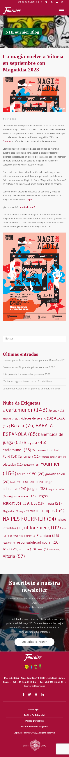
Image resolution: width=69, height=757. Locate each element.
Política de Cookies (34, 721)
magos (24, 511)
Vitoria (14, 557)
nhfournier (42, 528)
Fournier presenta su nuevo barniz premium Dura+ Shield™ (34, 360)
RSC (11, 549)
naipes (53, 511)
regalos (9, 543)
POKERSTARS (27, 536)
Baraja (23, 426)
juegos (37, 489)
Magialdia (10, 511)
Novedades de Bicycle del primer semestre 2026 (29, 367)
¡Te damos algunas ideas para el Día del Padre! (28, 382)
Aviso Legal (33, 710)
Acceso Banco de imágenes (34, 727)
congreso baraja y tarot (53, 457)
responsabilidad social (38, 543)
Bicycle (35, 443)
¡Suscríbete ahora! (34, 642)
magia (53, 504)
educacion (13, 465)
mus (35, 511)
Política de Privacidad (34, 715)
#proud (56, 411)
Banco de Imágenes (27, 2)
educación (32, 465)
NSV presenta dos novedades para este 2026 (26, 375)
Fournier (7, 142)
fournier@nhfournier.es (34, 686)
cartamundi (17, 450)
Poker (12, 536)
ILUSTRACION (32, 482)
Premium (47, 536)
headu (15, 482)
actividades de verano (34, 418)
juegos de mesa (21, 496)
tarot (43, 549)
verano (55, 550)
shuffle (27, 549)
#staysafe (8, 419)
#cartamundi (25, 410)
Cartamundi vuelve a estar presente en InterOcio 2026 (32, 389)
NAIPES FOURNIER (29, 519)
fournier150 (31, 474)
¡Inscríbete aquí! (26, 207)
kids (37, 504)
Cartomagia (29, 457)
